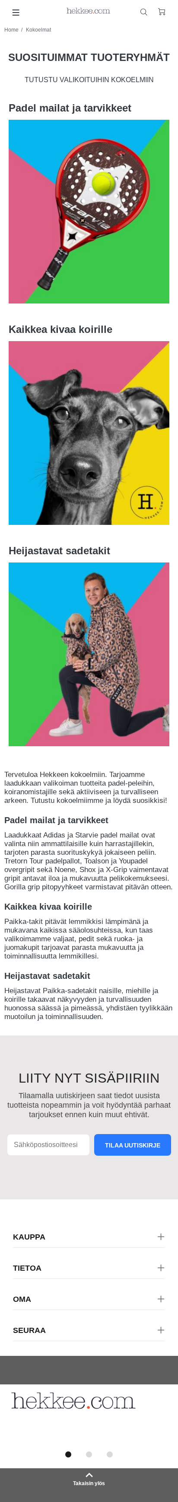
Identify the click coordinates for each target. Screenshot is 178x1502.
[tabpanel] (89, 1415)
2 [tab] (89, 1454)
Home (11, 30)
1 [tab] (68, 1454)
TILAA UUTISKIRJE (132, 1145)
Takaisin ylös (89, 1483)
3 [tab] (110, 1454)
